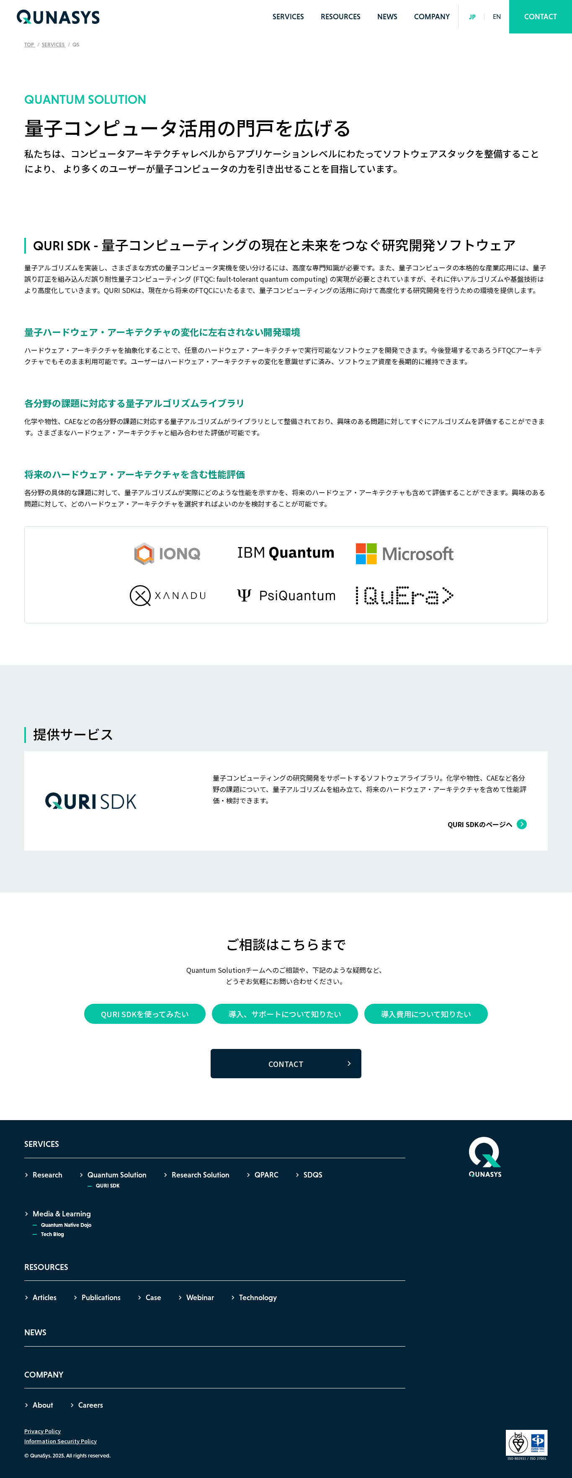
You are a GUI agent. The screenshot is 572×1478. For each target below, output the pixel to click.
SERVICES (288, 17)
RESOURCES (341, 17)
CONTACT (540, 17)
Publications (101, 1297)
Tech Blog (52, 1234)
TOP (29, 44)
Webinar (200, 1297)
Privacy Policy (42, 1431)
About (43, 1405)
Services (54, 44)
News (387, 17)
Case (153, 1297)
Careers (90, 1405)
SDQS (313, 1175)
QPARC (266, 1175)
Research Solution (200, 1175)
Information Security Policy (60, 1441)
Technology (258, 1297)
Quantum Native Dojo (66, 1225)
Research (47, 1175)
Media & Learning (62, 1214)
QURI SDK (107, 1185)
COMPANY (432, 17)
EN (497, 16)
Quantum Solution (117, 1175)
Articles (45, 1297)
